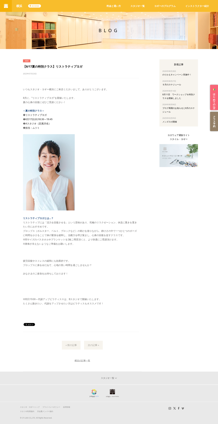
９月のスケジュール (171, 84)
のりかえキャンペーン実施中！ (176, 74)
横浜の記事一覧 (82, 360)
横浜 (19, 6)
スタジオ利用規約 (27, 411)
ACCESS (35, 6)
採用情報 (66, 407)
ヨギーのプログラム (165, 6)
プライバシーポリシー (51, 407)
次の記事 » (93, 345)
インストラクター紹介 (197, 6)
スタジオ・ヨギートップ (30, 407)
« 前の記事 (71, 345)
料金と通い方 (114, 6)
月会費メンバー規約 (45, 411)
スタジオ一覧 (138, 6)
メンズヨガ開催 (169, 121)
